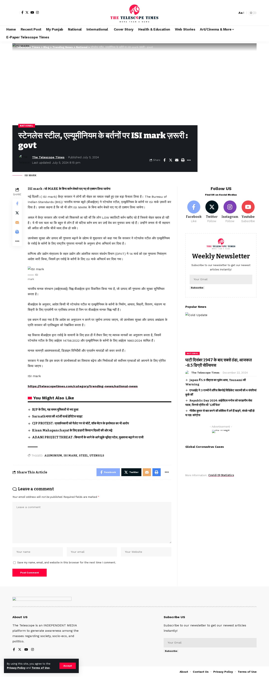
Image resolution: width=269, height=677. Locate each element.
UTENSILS (97, 455)
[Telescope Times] (134, 13)
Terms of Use (41, 667)
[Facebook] (22, 12)
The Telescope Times (48, 157)
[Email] (176, 160)
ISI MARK (70, 455)
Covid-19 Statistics (221, 475)
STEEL (83, 455)
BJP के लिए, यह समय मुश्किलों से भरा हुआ (55, 409)
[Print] (183, 160)
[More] (189, 160)
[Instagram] (37, 12)
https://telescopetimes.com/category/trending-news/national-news (83, 386)
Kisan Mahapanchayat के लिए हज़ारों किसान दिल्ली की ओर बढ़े (72, 430)
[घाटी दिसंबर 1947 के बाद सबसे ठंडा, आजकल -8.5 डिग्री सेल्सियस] (221, 333)
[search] (234, 13)
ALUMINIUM (53, 455)
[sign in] (16, 12)
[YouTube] (32, 12)
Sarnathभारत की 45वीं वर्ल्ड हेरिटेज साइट (57, 416)
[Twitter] (27, 12)
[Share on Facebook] (164, 160)
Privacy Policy (16, 667)
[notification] (228, 13)
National (26, 125)
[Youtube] (248, 211)
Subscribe (197, 287)
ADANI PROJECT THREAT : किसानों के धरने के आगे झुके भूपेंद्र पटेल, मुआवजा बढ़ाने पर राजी (88, 437)
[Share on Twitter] (170, 160)
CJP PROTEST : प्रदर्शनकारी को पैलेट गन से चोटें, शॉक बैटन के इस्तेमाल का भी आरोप (80, 423)
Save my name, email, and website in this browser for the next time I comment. (66, 562)
